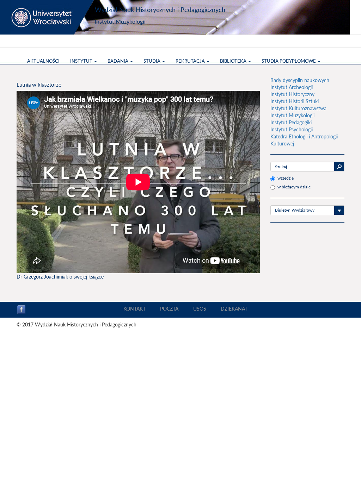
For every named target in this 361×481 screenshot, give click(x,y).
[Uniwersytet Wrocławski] (53, 17)
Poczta (169, 309)
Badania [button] (118, 61)
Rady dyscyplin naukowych (299, 80)
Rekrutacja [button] (191, 61)
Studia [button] (152, 61)
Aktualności (43, 61)
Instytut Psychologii (291, 129)
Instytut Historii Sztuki (294, 101)
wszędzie (285, 178)
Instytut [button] (81, 61)
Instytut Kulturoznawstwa (298, 108)
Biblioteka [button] (233, 61)
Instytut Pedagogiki (291, 122)
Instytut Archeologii (291, 87)
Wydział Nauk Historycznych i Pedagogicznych (160, 9)
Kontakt (134, 309)
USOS (199, 309)
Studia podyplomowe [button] (289, 61)
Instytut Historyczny (292, 94)
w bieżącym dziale (294, 186)
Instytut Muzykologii (120, 21)
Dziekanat (234, 309)
